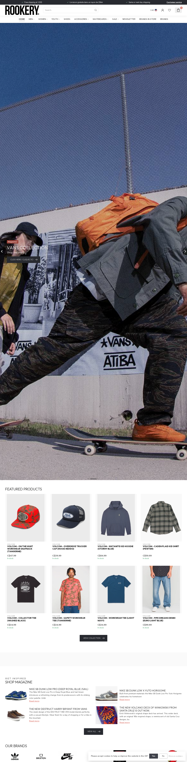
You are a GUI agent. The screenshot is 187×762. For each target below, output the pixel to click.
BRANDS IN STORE (147, 19)
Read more (34, 701)
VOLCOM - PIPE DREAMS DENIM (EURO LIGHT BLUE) (159, 619)
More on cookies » (176, 756)
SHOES (67, 19)
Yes (153, 756)
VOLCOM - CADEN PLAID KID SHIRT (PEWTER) (161, 547)
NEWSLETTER (129, 19)
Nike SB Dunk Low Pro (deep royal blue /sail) (58, 689)
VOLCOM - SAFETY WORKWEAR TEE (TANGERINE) (68, 619)
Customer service (174, 2)
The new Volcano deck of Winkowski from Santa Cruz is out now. (148, 709)
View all (91, 731)
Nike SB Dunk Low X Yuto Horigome (143, 690)
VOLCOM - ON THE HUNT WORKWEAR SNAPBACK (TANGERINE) (20, 549)
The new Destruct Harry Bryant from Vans (58, 709)
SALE (114, 19)
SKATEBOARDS (100, 19)
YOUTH (54, 19)
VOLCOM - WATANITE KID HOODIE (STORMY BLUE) (115, 547)
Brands (164, 19)
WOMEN (42, 19)
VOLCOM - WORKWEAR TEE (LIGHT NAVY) (116, 619)
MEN (31, 19)
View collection (91, 638)
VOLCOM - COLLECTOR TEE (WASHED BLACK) (21, 619)
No (163, 756)
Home (22, 19)
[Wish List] (169, 10)
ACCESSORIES (80, 19)
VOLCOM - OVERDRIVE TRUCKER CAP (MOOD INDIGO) (69, 547)
